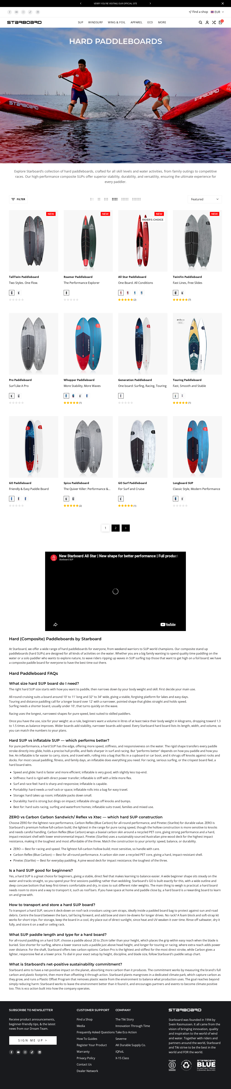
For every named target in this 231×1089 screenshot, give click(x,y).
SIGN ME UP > (33, 1040)
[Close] (222, 3)
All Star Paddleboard (132, 276)
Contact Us (84, 1064)
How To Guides (87, 1039)
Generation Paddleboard (135, 380)
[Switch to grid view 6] (136, 199)
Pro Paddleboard (20, 380)
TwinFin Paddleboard (187, 276)
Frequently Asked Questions (96, 1032)
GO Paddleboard (20, 483)
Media (81, 1026)
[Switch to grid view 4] (114, 199)
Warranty (83, 1052)
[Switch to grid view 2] (99, 199)
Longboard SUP (183, 483)
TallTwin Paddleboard (24, 276)
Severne (121, 1039)
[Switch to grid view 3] (106, 199)
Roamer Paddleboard (78, 276)
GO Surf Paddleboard (132, 483)
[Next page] (126, 528)
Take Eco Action (126, 1032)
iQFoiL (120, 1052)
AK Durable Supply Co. (131, 1045)
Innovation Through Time (133, 1026)
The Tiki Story (125, 1019)
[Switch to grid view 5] (125, 199)
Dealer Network (87, 1071)
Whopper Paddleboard (79, 380)
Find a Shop (85, 1019)
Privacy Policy (86, 1058)
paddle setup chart (187, 954)
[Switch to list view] (92, 199)
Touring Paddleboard (187, 380)
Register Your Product (92, 1045)
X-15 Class (122, 1058)
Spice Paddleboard (76, 483)
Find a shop (200, 12)
